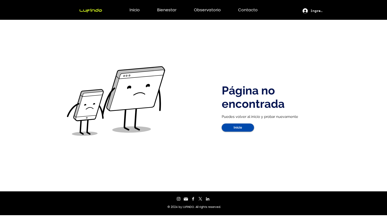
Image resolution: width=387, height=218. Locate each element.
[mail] (185, 198)
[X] (200, 198)
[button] (238, 128)
